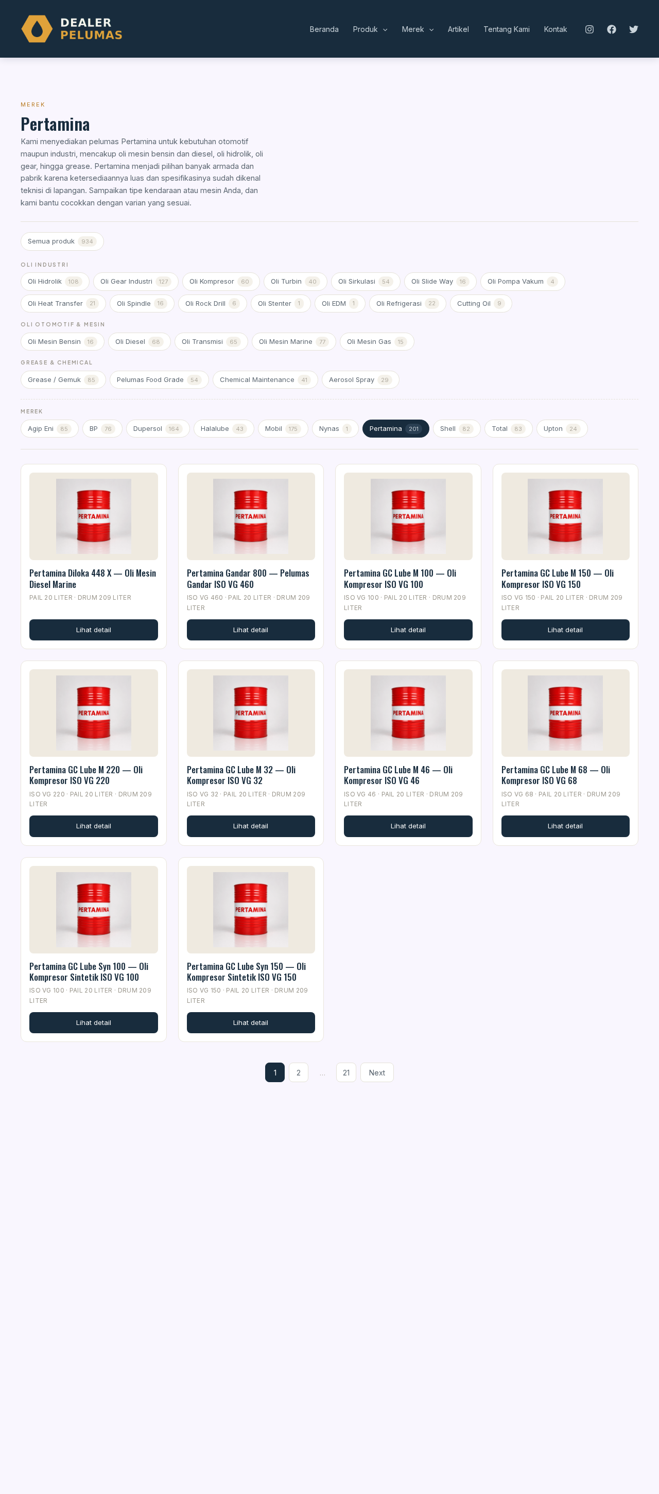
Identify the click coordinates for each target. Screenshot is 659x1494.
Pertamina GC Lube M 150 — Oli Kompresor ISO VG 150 (557, 578)
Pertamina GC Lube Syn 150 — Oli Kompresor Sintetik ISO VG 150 (246, 971)
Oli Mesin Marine (292, 341)
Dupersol (156, 428)
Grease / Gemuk (61, 379)
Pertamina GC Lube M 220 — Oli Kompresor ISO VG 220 (86, 775)
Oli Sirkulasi (364, 281)
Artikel (458, 29)
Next (377, 1072)
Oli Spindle (140, 303)
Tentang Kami (506, 29)
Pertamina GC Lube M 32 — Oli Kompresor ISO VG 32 (241, 775)
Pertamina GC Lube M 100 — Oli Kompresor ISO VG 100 (400, 578)
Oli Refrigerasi (406, 303)
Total (507, 428)
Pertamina (394, 428)
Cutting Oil (479, 303)
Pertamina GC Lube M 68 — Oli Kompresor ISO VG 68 (555, 775)
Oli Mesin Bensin (61, 341)
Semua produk (60, 241)
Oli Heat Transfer (61, 303)
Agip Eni (48, 428)
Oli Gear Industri (134, 281)
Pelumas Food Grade (157, 379)
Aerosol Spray (359, 379)
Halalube (222, 428)
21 (346, 1072)
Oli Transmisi (209, 341)
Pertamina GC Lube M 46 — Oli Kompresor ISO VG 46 (398, 775)
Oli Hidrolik (53, 281)
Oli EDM (338, 303)
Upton (560, 428)
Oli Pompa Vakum (521, 281)
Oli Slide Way (438, 281)
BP (101, 428)
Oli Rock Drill (210, 303)
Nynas (333, 428)
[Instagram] (589, 29)
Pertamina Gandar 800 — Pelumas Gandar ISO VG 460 (248, 578)
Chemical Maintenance (263, 379)
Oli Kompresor (219, 281)
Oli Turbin (294, 281)
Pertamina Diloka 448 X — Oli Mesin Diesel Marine (92, 578)
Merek (413, 29)
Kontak (555, 29)
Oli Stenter (279, 303)
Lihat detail (93, 630)
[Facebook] (611, 29)
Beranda (324, 29)
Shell (455, 428)
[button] (382, 29)
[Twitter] (633, 29)
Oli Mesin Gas (375, 341)
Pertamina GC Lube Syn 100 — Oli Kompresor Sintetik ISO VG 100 (88, 971)
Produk (365, 29)
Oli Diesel (137, 341)
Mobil (281, 428)
